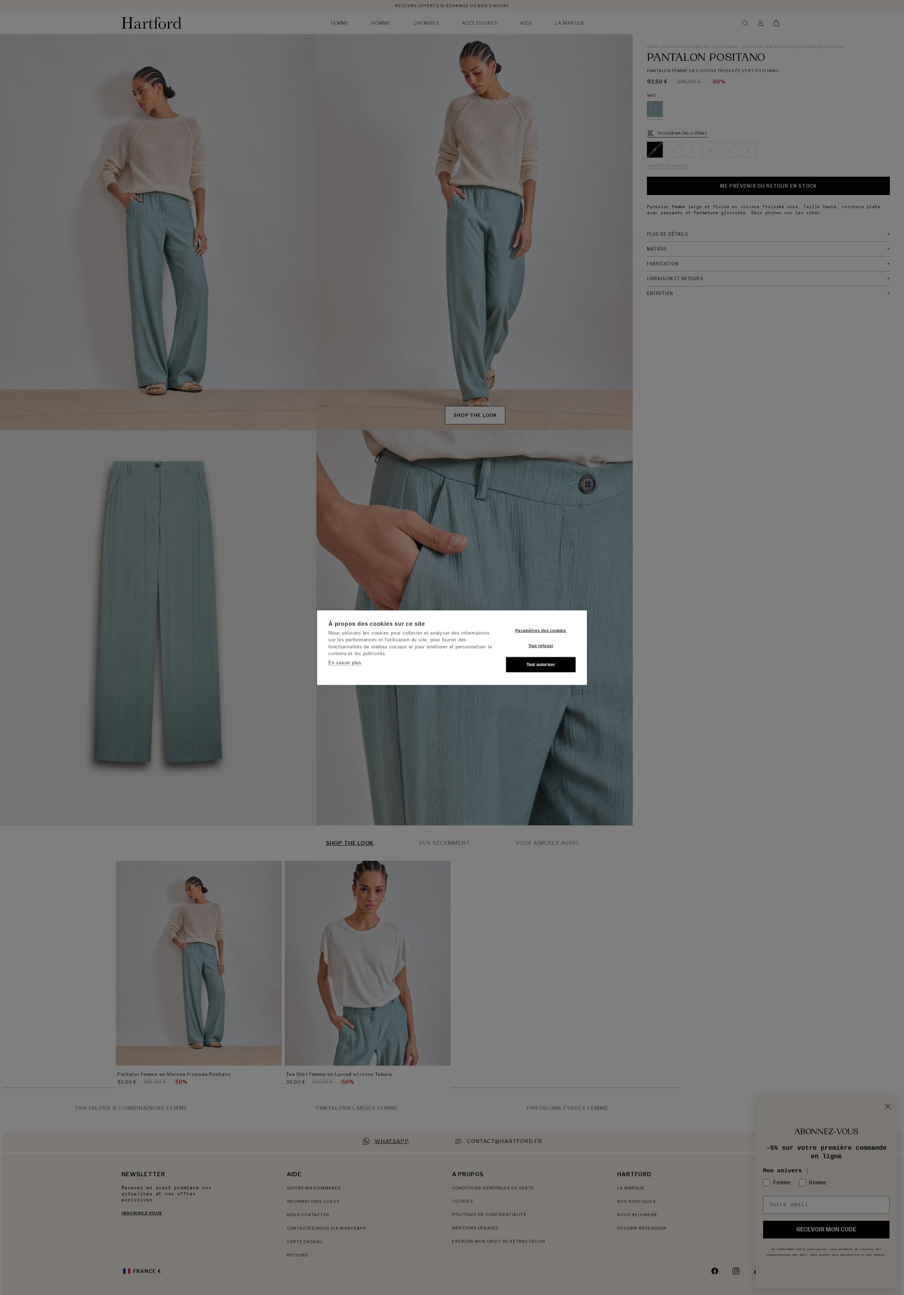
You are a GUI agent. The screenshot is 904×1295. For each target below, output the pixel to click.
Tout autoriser (541, 664)
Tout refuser (540, 645)
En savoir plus (345, 662)
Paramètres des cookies (540, 630)
